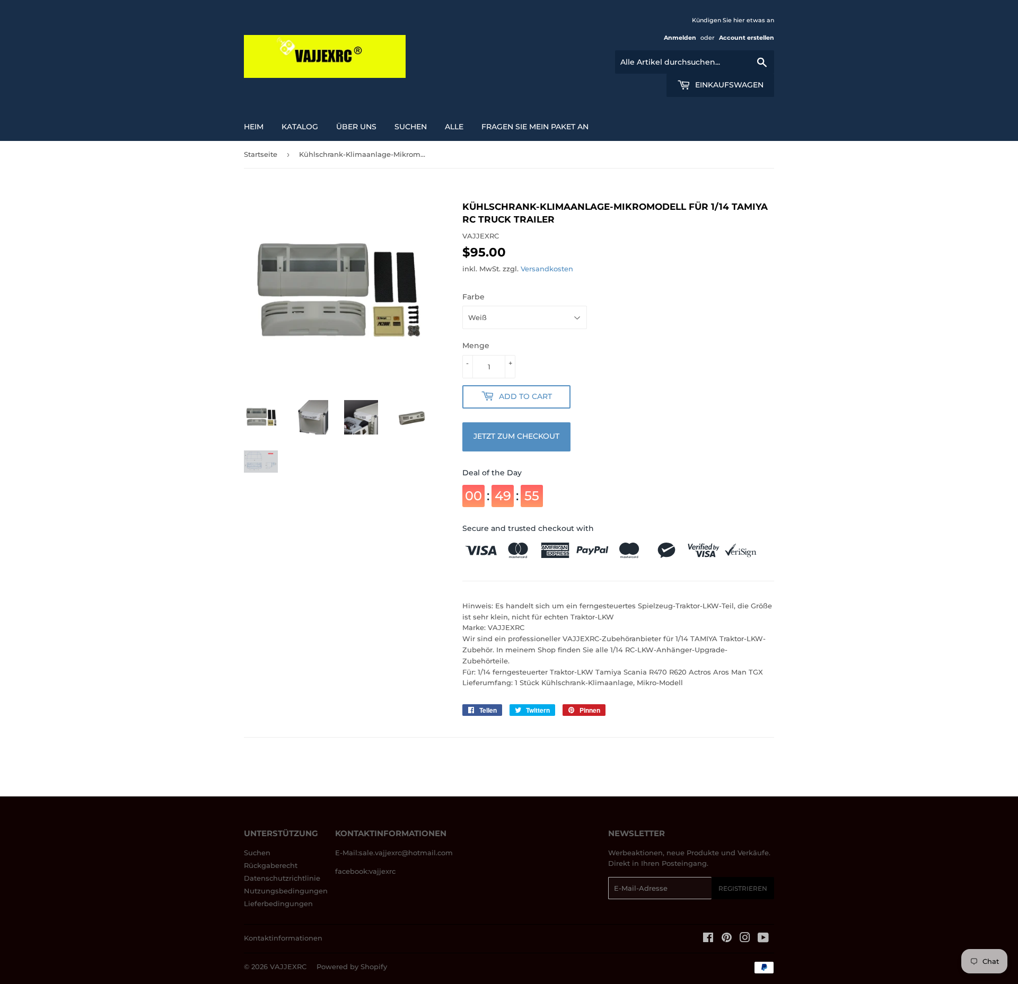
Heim (254, 126)
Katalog (300, 126)
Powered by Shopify (352, 966)
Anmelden (680, 37)
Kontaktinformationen (283, 938)
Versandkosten (547, 268)
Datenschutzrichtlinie (282, 878)
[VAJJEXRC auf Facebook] (708, 939)
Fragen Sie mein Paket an (535, 126)
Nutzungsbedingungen (286, 891)
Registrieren (742, 888)
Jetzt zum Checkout (516, 436)
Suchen (257, 852)
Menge (475, 345)
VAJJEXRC (288, 966)
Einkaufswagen (728, 85)
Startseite (260, 154)
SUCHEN (410, 126)
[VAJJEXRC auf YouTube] (763, 939)
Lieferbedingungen (278, 903)
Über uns (356, 126)
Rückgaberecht (270, 865)
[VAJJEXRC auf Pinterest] (726, 939)
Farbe (473, 297)
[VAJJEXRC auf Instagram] (745, 939)
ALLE (454, 126)
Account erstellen (746, 37)
